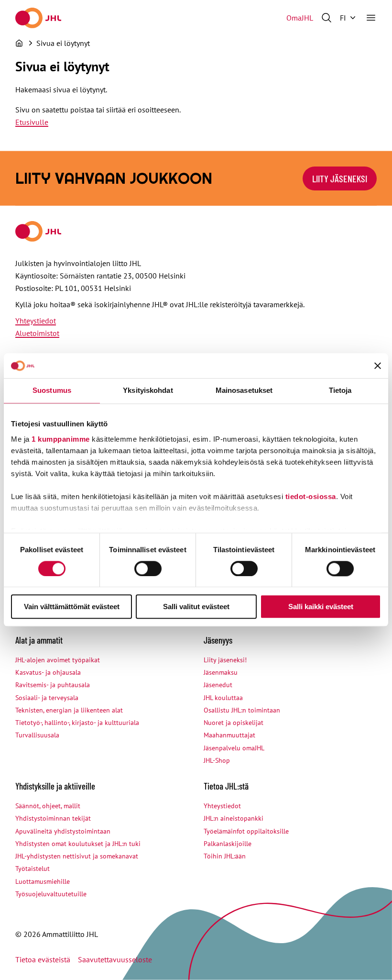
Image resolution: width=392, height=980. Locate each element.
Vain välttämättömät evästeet (72, 607)
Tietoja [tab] (340, 391)
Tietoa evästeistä (42, 959)
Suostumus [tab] (52, 391)
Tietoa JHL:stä (226, 785)
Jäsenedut (218, 684)
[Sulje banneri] (377, 366)
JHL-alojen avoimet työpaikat (57, 660)
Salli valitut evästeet (196, 607)
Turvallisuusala (37, 735)
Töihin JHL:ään (225, 856)
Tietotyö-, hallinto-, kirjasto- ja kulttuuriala (77, 722)
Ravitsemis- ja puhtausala (52, 684)
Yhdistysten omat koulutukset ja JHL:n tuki (78, 843)
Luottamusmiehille (42, 881)
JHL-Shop (217, 760)
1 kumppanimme (61, 439)
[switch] (148, 568)
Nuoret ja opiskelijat (233, 722)
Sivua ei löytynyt (63, 43)
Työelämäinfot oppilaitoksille (246, 831)
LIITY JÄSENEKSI (339, 178)
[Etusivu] (19, 43)
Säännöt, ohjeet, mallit (47, 806)
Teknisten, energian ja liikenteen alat (69, 710)
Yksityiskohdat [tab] (148, 391)
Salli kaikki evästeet (320, 607)
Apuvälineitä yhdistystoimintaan (62, 831)
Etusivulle (31, 122)
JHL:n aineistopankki (233, 818)
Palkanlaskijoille (227, 843)
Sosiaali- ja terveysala (46, 697)
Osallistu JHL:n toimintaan (242, 710)
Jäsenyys (218, 640)
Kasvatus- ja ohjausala (48, 672)
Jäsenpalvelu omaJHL (234, 748)
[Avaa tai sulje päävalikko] (371, 17)
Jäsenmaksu (221, 672)
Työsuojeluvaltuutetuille (51, 894)
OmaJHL (299, 17)
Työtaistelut (32, 868)
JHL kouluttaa (223, 697)
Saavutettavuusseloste (115, 959)
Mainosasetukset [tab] (244, 391)
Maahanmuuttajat (229, 735)
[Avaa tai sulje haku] (326, 17)
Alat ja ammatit (39, 640)
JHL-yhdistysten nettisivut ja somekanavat (76, 856)
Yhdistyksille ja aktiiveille (55, 785)
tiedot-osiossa (310, 496)
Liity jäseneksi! (225, 660)
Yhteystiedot (35, 320)
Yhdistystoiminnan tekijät (53, 818)
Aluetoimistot (37, 333)
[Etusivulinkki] (38, 18)
